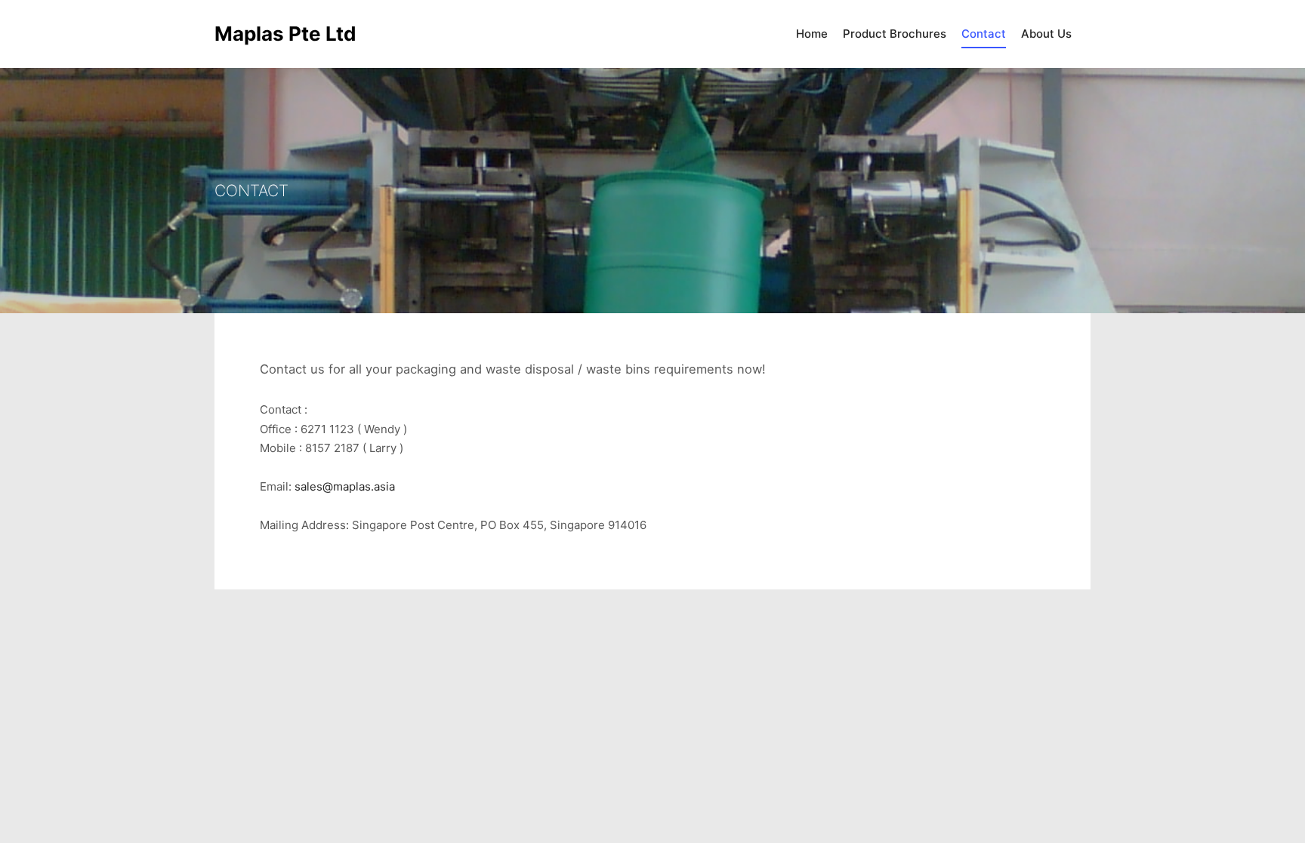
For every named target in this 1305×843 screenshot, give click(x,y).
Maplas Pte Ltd (285, 33)
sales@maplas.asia (345, 486)
